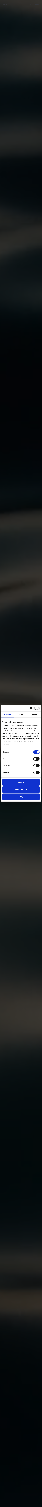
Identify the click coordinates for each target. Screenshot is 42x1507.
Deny (21, 797)
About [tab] (34, 714)
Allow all (21, 782)
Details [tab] (21, 714)
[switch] (36, 759)
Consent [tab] (7, 714)
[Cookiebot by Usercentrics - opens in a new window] (30, 708)
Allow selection (21, 789)
